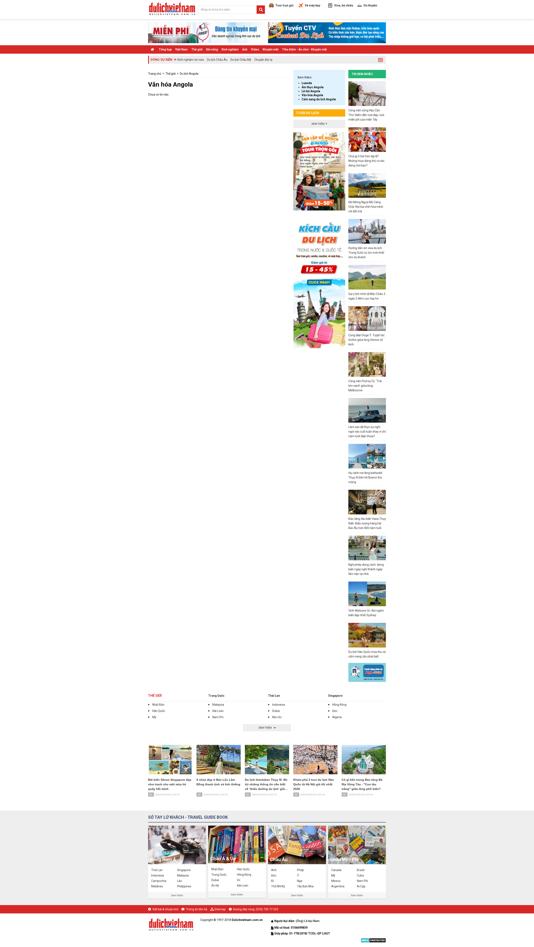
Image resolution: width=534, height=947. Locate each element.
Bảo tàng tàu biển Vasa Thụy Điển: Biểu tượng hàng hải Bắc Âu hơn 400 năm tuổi (367, 523)
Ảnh (244, 49)
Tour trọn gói (284, 5)
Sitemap (220, 909)
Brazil (360, 870)
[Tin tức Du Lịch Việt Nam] (171, 924)
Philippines (184, 886)
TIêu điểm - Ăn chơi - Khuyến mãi (304, 49)
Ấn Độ (215, 885)
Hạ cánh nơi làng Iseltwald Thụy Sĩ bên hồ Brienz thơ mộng (365, 477)
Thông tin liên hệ (196, 909)
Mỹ (154, 717)
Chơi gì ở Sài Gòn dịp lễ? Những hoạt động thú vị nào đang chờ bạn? (366, 161)
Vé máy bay (312, 5)
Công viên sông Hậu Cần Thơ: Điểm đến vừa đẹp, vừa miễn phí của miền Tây (366, 115)
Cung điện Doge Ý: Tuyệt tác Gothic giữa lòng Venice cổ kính (366, 340)
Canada (336, 870)
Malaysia (218, 704)
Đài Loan (218, 711)
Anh (274, 870)
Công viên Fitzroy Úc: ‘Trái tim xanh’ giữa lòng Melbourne (365, 385)
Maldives (157, 886)
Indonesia (278, 704)
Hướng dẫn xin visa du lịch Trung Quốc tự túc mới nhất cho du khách (366, 252)
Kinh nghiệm (230, 49)
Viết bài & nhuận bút (165, 909)
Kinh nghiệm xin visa (191, 59)
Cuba (360, 875)
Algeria (337, 717)
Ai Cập (361, 886)
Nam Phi (217, 717)
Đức (335, 711)
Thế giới (197, 49)
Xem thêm (177, 895)
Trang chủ (154, 73)
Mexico (336, 881)
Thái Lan (274, 695)
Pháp (300, 870)
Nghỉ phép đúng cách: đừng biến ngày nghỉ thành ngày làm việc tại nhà (366, 569)
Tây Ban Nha (305, 886)
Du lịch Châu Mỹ (240, 59)
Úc (238, 880)
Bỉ (272, 881)
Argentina (337, 886)
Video (255, 49)
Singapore (335, 695)
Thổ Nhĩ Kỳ (278, 886)
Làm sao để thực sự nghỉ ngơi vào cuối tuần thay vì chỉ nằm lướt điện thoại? (367, 431)
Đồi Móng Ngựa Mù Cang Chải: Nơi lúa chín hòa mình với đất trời (365, 206)
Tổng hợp (165, 49)
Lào (179, 881)
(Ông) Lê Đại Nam (308, 921)
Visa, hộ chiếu (343, 5)
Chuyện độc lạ (263, 59)
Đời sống (212, 49)
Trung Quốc (216, 695)
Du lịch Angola (189, 73)
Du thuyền (370, 5)
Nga (299, 881)
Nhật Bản (158, 704)
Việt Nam (181, 49)
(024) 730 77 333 (267, 909)
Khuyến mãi (270, 49)
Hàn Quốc (158, 711)
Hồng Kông (339, 704)
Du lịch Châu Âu (217, 59)
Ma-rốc (277, 717)
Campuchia (158, 881)
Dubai (276, 711)
